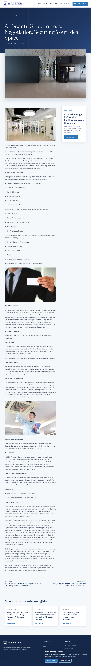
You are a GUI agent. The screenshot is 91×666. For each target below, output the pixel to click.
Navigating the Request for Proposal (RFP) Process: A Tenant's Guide (69, 584)
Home (39, 3)
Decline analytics (65, 660)
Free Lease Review (80, 3)
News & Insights (65, 3)
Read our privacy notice (69, 656)
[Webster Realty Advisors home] (12, 3)
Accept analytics (51, 660)
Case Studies (53, 3)
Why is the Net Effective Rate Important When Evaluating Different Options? (23, 584)
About (45, 3)
